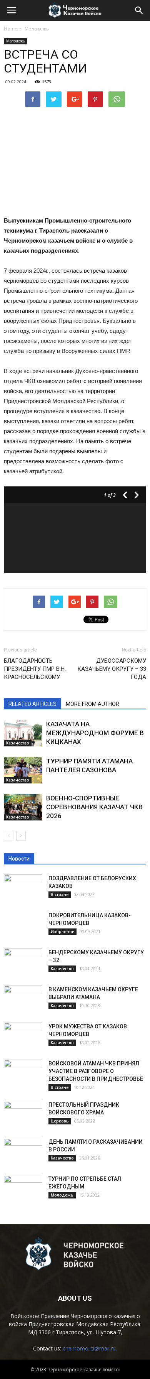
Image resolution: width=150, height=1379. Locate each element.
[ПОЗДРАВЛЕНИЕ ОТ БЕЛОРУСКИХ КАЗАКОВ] (23, 887)
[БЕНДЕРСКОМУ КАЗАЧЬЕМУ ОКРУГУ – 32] (23, 962)
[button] (139, 10)
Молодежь (15, 41)
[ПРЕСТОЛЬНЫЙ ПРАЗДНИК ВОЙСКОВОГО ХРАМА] (23, 1114)
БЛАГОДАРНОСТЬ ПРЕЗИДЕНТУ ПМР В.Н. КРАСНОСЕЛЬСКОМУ (35, 668)
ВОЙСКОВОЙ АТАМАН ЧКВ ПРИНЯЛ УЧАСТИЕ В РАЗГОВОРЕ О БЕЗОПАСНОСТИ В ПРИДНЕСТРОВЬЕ (95, 1071)
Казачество (17, 743)
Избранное (62, 931)
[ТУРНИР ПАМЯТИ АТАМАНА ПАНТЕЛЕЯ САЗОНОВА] (23, 770)
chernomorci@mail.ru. (90, 1348)
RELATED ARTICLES (32, 704)
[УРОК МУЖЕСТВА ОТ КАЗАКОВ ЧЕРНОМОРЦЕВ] (23, 1036)
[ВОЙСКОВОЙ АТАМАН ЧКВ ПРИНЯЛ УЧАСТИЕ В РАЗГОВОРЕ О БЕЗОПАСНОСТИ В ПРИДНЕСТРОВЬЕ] (23, 1073)
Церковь (60, 1121)
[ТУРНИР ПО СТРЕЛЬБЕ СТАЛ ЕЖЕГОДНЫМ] (23, 1188)
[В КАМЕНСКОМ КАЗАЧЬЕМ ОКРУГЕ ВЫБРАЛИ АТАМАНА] (23, 999)
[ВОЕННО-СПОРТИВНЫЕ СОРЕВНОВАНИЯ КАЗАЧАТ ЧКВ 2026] (23, 807)
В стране (59, 894)
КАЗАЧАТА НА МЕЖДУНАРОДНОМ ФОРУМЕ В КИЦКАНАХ (95, 733)
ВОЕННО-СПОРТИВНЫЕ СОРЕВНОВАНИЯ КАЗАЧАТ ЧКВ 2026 (94, 807)
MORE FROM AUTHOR (92, 704)
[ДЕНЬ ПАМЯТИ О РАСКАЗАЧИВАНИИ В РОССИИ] (23, 1151)
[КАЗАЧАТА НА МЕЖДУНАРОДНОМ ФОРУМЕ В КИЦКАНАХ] (23, 733)
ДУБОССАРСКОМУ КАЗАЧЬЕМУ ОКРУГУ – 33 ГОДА (111, 668)
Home (10, 28)
